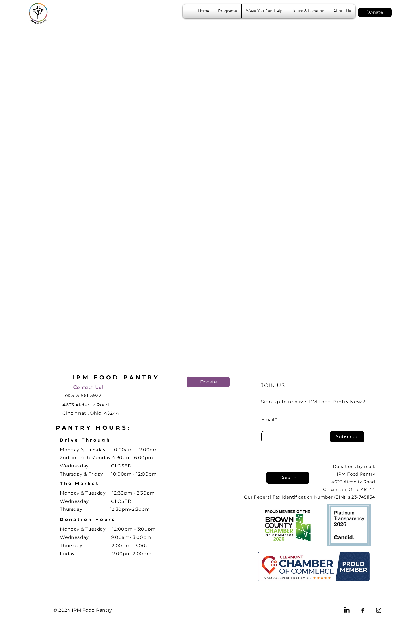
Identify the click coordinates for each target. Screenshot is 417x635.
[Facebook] (362, 610)
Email (267, 419)
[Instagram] (378, 610)
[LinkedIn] (347, 610)
